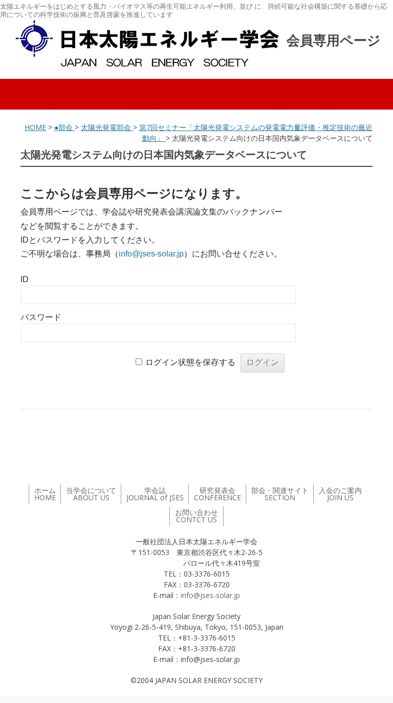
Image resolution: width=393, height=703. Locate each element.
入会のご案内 (340, 493)
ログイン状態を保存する (190, 362)
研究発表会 (217, 493)
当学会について (91, 493)
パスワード (40, 317)
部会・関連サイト (280, 493)
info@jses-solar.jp (151, 253)
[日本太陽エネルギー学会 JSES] (146, 43)
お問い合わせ (196, 515)
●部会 (64, 127)
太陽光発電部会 (107, 127)
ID (24, 279)
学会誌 (155, 493)
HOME (35, 127)
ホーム (45, 493)
